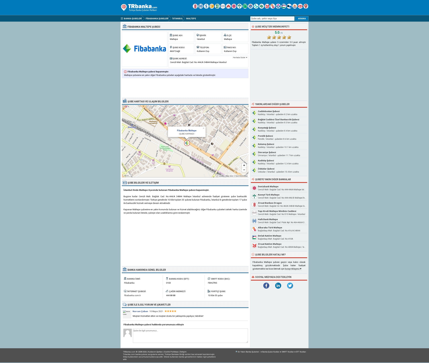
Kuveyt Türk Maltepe (269, 194)
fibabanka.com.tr (132, 295)
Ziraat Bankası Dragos (270, 203)
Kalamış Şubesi (266, 144)
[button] (185, 141)
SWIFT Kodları (288, 352)
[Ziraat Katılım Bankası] (267, 8)
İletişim (183, 352)
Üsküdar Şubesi (266, 169)
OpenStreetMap (241, 176)
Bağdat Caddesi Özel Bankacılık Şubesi (278, 119)
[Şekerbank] (261, 8)
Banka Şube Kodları (271, 352)
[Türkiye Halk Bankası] (200, 8)
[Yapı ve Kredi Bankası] (222, 8)
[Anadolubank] (289, 8)
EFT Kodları (301, 352)
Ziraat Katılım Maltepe (270, 244)
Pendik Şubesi (265, 136)
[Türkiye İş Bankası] (206, 8)
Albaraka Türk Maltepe (270, 227)
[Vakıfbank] (211, 8)
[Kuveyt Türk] (239, 8)
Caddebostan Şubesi (269, 111)
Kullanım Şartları (155, 352)
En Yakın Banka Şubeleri (248, 352)
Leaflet (221, 176)
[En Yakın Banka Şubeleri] (305, 8)
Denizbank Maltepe (268, 186)
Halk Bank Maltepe (268, 219)
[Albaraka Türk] (272, 8)
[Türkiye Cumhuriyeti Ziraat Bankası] (195, 8)
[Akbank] (228, 8)
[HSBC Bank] (300, 8)
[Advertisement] (185, 88)
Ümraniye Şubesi (267, 152)
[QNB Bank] (250, 8)
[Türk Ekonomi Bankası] (245, 8)
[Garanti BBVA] (217, 8)
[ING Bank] (294, 8)
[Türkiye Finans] (256, 8)
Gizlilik (171, 352)
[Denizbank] (233, 8)
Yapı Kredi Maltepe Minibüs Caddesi (277, 211)
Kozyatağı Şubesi (267, 127)
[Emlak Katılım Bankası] (283, 8)
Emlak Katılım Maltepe (269, 236)
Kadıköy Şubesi (266, 160)
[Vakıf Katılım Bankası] (278, 8)
